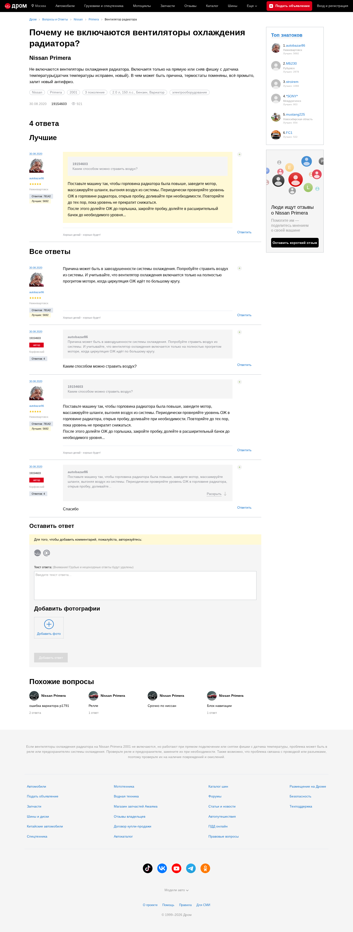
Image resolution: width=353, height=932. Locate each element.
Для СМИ (203, 905)
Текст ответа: (84, 567)
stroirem (292, 82)
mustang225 (295, 114)
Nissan (37, 92)
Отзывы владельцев (129, 816)
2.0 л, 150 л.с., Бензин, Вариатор (138, 92)
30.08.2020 (35, 153)
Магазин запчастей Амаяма (136, 806)
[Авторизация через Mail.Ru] (46, 552)
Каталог (212, 6)
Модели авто (174, 890)
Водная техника (126, 796)
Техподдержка (301, 806)
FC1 (289, 133)
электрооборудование (189, 92)
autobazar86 (36, 178)
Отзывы (190, 6)
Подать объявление (42, 796)
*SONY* (292, 96)
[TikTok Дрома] (147, 868)
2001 (73, 92)
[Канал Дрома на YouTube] (176, 868)
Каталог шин (218, 786)
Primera (56, 92)
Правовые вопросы (223, 836)
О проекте (150, 905)
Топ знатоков (286, 35)
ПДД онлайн (218, 826)
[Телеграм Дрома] (191, 868)
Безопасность (300, 796)
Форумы (214, 796)
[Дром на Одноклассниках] (205, 868)
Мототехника (124, 786)
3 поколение (95, 92)
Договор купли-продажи (132, 826)
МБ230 (291, 63)
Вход (332, 6)
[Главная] (16, 6)
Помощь (168, 905)
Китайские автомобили (45, 826)
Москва (40, 6)
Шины (232, 6)
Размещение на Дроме (308, 786)
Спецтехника (37, 836)
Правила (185, 905)
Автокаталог (123, 836)
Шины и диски (38, 816)
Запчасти (167, 6)
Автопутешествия (222, 816)
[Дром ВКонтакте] (162, 868)
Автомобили (65, 6)
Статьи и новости (222, 806)
